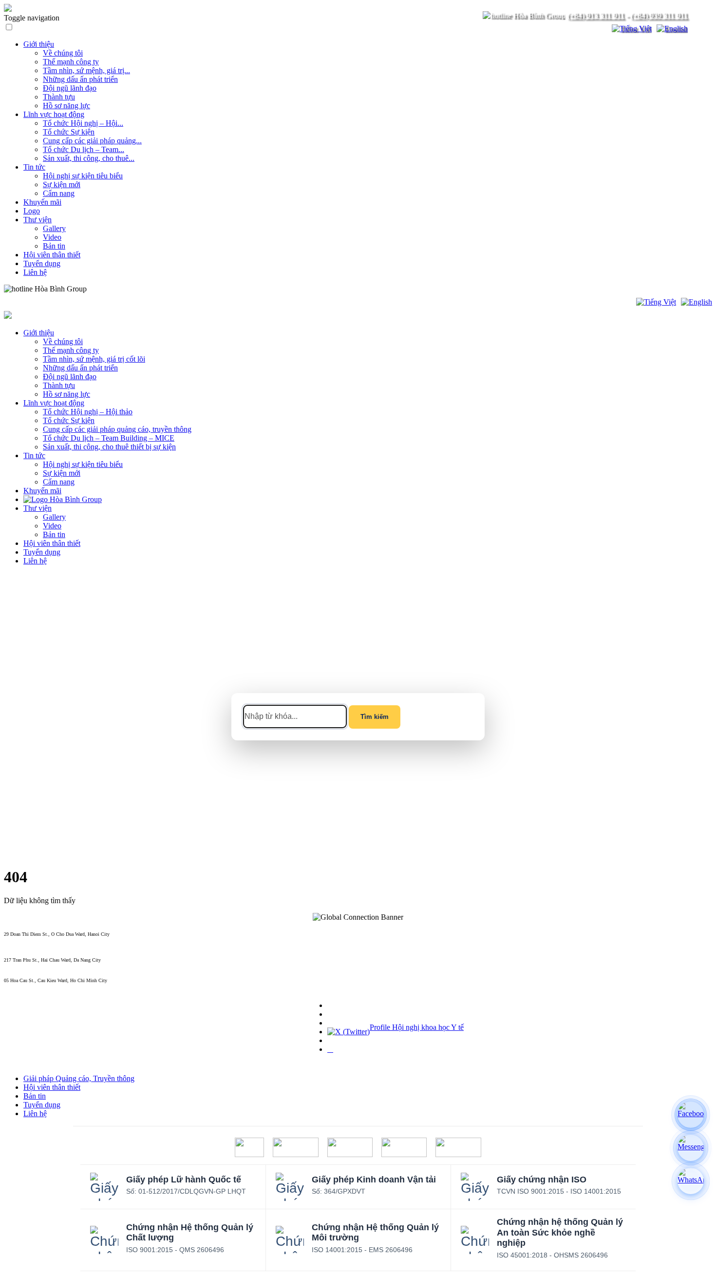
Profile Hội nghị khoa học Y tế (417, 1027)
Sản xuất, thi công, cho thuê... (88, 158)
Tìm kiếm (374, 716)
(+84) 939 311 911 (659, 15)
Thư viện (37, 219)
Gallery (54, 228)
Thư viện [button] (37, 508)
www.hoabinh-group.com (28, 985)
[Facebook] (691, 1115)
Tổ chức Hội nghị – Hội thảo (87, 411)
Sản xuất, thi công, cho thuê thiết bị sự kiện (109, 447)
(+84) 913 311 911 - (24, 939)
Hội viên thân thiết (51, 255)
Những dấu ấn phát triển (80, 79)
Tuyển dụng (41, 263)
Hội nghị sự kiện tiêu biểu (83, 176)
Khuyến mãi (42, 202)
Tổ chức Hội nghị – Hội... (83, 123)
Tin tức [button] (34, 455)
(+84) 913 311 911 (595, 15)
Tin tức (34, 167)
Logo (31, 211)
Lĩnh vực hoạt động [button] (53, 403)
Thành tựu (59, 97)
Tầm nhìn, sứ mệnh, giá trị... (86, 70)
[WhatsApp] (691, 1181)
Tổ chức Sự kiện (68, 132)
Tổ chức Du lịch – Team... (83, 149)
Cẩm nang (59, 193)
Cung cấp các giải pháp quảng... (92, 140)
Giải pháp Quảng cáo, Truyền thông (78, 1078)
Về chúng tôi (63, 53)
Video (52, 237)
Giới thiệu (38, 44)
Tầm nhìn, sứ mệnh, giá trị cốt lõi (94, 359)
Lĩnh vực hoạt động (53, 114)
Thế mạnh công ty (71, 62)
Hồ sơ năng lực (66, 105)
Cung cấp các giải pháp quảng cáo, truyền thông (117, 429)
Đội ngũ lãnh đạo (69, 88)
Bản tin (54, 246)
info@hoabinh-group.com (29, 965)
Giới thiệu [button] (38, 333)
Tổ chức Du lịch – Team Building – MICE (108, 438)
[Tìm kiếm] (598, 29)
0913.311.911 (110, 289)
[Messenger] (691, 1148)
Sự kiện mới (61, 184)
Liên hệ (35, 272)
